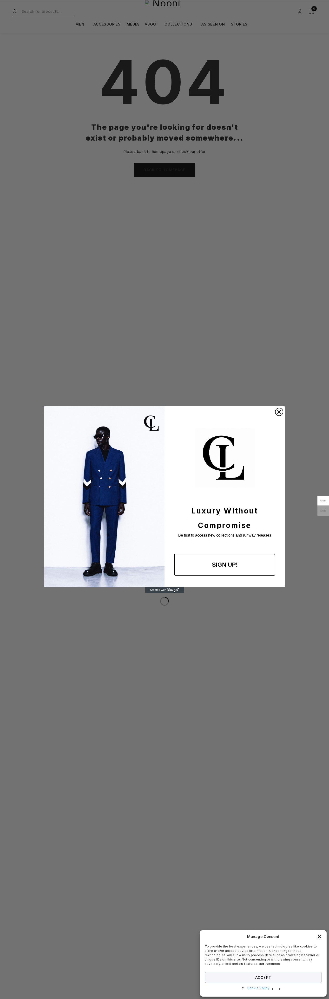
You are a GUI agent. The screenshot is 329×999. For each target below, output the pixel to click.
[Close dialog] (279, 412)
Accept (263, 977)
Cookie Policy (258, 988)
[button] (319, 936)
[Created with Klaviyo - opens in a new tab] (164, 590)
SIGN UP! (225, 564)
